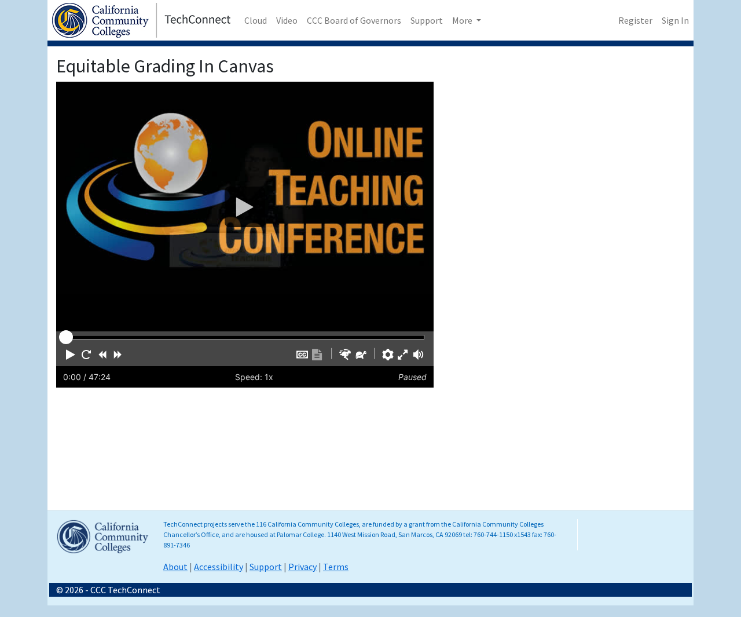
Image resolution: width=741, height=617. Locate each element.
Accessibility (218, 566)
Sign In (675, 20)
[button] (71, 355)
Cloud (255, 20)
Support (426, 20)
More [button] (463, 20)
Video (287, 20)
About (175, 566)
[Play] (245, 206)
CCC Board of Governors (354, 20)
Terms (336, 566)
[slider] (66, 337)
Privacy (302, 566)
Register (635, 20)
